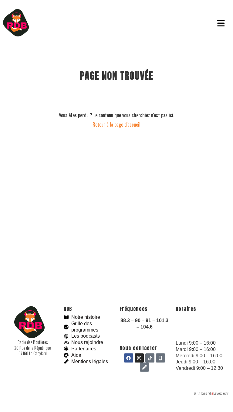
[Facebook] (128, 358)
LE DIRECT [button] (57, 23)
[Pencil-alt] (144, 367)
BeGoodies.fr (219, 393)
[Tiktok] (149, 358)
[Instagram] (139, 358)
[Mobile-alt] (160, 358)
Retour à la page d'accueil (116, 124)
